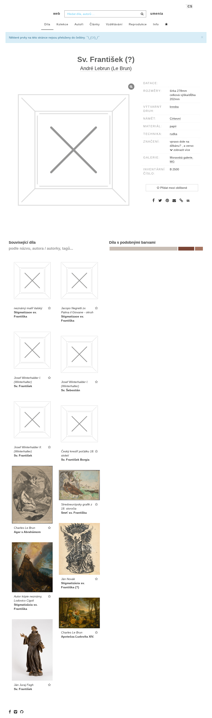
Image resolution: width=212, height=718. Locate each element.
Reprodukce (138, 24)
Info (156, 24)
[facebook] (11, 711)
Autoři (79, 24)
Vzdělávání (114, 24)
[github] (22, 711)
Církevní (175, 118)
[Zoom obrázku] (73, 150)
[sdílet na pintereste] (167, 200)
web (56, 13)
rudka (173, 134)
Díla (47, 24)
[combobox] (105, 13)
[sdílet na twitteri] (160, 200)
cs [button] (190, 6)
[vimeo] (16, 711)
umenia (156, 13)
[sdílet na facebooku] (153, 200)
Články (95, 24)
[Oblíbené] (166, 24)
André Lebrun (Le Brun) (106, 68)
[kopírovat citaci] (188, 200)
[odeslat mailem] (174, 200)
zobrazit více (181, 149)
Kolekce (62, 24)
